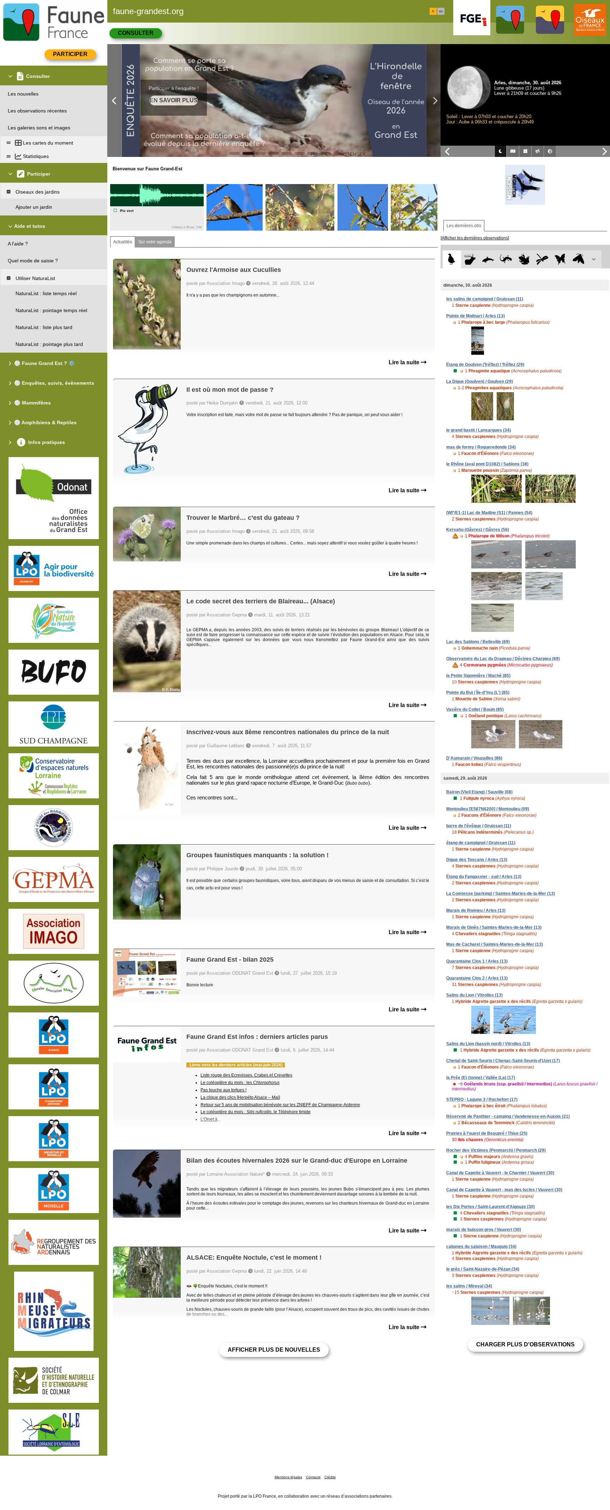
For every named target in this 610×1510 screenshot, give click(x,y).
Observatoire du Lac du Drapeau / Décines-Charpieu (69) (503, 658)
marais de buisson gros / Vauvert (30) (483, 1229)
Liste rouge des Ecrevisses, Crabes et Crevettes (246, 1075)
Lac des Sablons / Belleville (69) (478, 641)
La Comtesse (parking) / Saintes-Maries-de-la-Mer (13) (500, 893)
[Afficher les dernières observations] (475, 238)
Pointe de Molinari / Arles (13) (475, 315)
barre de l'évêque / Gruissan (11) (478, 825)
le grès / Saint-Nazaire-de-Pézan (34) (482, 1269)
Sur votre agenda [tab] (155, 241)
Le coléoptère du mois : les (240, 1082)
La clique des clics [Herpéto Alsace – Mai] (240, 1097)
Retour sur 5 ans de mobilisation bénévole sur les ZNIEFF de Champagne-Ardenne (280, 1104)
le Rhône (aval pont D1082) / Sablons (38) (487, 464)
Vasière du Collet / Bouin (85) (475, 709)
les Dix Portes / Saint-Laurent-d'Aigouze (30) (490, 1206)
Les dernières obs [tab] (464, 225)
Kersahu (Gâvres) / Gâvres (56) (477, 529)
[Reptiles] (506, 259)
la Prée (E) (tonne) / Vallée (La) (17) (480, 1077)
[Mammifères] (470, 259)
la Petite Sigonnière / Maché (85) (478, 675)
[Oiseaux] (452, 259)
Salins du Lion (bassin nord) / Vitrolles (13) (488, 1043)
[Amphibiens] (524, 259)
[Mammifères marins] (488, 259)
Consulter (136, 33)
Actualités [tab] (122, 241)
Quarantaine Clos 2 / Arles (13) (477, 978)
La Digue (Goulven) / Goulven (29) (479, 381)
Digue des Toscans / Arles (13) (476, 859)
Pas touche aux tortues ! (223, 1090)
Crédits (330, 1477)
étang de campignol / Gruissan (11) (480, 842)
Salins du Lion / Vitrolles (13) (474, 995)
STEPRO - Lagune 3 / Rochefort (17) (482, 1099)
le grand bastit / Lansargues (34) (478, 430)
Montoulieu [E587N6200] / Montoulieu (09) (487, 808)
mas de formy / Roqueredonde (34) (481, 447)
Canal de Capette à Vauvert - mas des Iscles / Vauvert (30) (504, 1189)
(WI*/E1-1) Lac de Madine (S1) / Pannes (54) (489, 512)
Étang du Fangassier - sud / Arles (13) (483, 876)
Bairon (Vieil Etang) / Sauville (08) (479, 792)
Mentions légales (288, 1477)
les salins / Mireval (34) (469, 1286)
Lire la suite (405, 362)
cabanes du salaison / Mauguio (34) (481, 1246)
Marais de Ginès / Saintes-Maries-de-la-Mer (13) (494, 927)
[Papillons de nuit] (578, 259)
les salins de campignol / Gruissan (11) (484, 299)
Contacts (313, 1477)
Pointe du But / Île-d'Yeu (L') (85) (477, 692)
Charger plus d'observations (525, 1344)
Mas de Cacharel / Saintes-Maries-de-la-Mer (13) (494, 944)
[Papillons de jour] (560, 259)
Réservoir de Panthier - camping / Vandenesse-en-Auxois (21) (508, 1116)
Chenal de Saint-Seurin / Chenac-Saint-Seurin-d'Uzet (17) (503, 1060)
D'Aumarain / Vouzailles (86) (474, 758)
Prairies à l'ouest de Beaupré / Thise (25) (486, 1133)
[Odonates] (542, 259)
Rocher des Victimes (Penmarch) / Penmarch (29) (496, 1150)
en (441, 11)
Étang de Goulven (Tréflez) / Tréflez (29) (485, 364)
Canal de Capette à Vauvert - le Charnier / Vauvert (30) (500, 1172)
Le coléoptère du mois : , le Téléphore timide (256, 1111)
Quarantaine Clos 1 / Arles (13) (477, 961)
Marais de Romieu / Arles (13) (476, 910)
